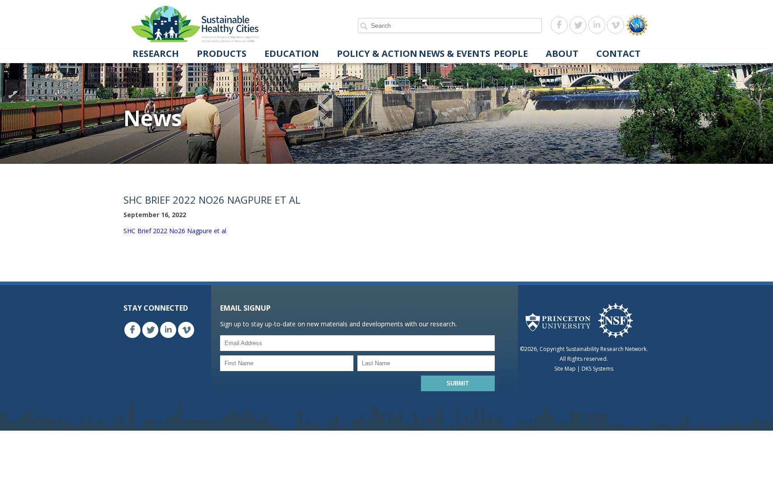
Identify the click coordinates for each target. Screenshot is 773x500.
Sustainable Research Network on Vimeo (615, 25)
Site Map (565, 368)
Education (291, 54)
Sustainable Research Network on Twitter (578, 25)
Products (221, 54)
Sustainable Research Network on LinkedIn (597, 25)
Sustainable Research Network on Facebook (559, 25)
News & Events (454, 54)
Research (155, 54)
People (511, 54)
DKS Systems (597, 368)
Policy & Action (377, 54)
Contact (618, 54)
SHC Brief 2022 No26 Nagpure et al (174, 230)
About (562, 54)
